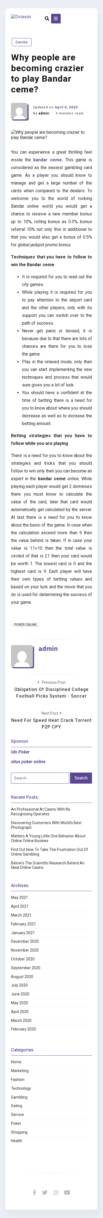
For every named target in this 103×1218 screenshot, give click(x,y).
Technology (21, 1088)
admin (44, 113)
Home (16, 1062)
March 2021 (21, 915)
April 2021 (20, 906)
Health (16, 1141)
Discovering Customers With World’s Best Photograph (46, 825)
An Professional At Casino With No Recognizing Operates (40, 811)
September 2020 (25, 968)
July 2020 (19, 985)
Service (17, 1114)
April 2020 (20, 1011)
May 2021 (19, 897)
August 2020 (22, 976)
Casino (21, 42)
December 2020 (25, 941)
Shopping (19, 1132)
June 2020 (20, 994)
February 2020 (23, 1029)
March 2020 (21, 1020)
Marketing (20, 1071)
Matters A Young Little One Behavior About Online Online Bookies (48, 838)
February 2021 (23, 924)
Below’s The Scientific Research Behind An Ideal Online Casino (48, 865)
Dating (16, 1106)
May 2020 (19, 1003)
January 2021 (23, 933)
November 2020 (25, 950)
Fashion (17, 1079)
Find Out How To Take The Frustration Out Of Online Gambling (49, 851)
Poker (16, 1123)
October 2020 (23, 959)
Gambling (19, 1097)
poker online (25, 625)
